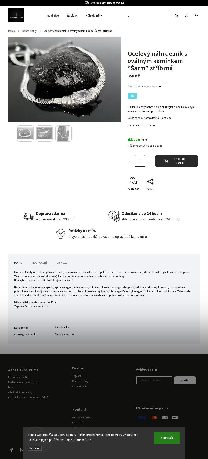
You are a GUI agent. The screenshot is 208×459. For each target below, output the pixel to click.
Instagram (22, 450)
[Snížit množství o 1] (130, 161)
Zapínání (77, 376)
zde (88, 440)
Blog (10, 387)
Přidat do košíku (179, 161)
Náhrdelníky (62, 328)
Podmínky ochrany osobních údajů (28, 398)
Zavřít (185, 196)
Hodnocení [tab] (39, 263)
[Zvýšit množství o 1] (149, 161)
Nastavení (34, 448)
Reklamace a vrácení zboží (23, 382)
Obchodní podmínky (20, 393)
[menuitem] (55, 16)
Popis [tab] (18, 263)
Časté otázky (79, 386)
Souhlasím (167, 438)
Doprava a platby (18, 377)
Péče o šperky (80, 381)
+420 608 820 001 (82, 418)
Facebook (78, 423)
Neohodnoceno (151, 86)
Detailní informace (141, 125)
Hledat (185, 380)
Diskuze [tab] (62, 263)
